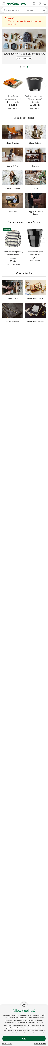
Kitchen (35, 166)
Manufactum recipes (35, 298)
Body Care (13, 211)
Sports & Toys (12, 166)
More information (40, 1044)
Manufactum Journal (35, 321)
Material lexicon (12, 321)
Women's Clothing (12, 189)
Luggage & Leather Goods (35, 212)
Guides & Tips (12, 298)
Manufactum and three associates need (17, 1015)
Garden (35, 189)
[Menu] (3, 3)
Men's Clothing (35, 143)
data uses (23, 1017)
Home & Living (13, 143)
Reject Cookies (7, 1044)
